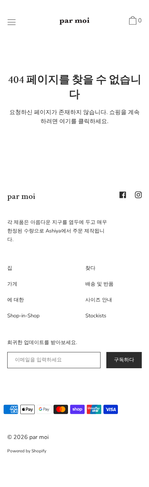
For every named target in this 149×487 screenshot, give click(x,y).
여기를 (68, 121)
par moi (21, 196)
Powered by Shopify (26, 451)
